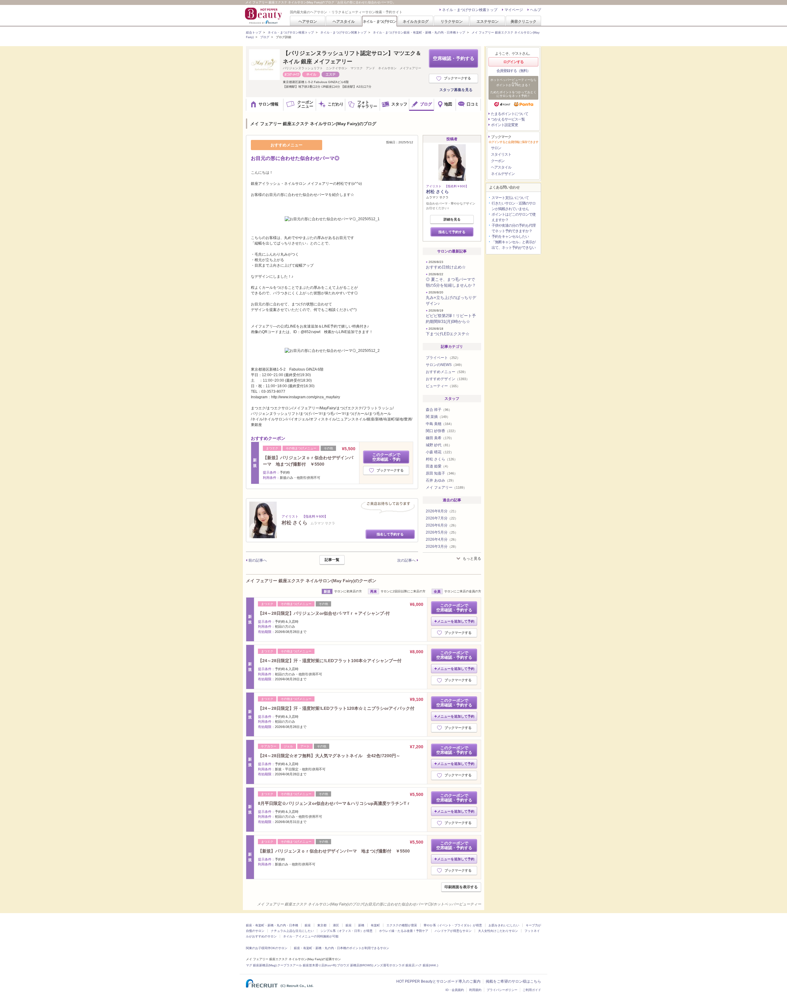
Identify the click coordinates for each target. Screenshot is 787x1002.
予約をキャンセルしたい (510, 236)
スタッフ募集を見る (456, 90)
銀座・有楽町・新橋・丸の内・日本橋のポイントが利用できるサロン (341, 948)
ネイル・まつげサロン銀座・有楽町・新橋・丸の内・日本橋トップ (419, 32)
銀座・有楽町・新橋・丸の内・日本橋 (272, 925)
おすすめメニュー (447, 372)
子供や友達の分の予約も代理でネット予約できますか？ (514, 228)
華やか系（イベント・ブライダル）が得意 (453, 925)
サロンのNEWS (445, 365)
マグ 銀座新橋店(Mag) (261, 965)
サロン (496, 148)
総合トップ (253, 32)
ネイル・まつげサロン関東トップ (343, 32)
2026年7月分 (442, 518)
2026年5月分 (442, 532)
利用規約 (475, 990)
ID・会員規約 (454, 990)
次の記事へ (406, 560)
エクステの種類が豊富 (401, 925)
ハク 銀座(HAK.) (427, 965)
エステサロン (488, 21)
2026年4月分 (442, 539)
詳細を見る (452, 219)
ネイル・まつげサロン (379, 21)
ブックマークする (457, 78)
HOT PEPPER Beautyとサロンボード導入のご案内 (438, 981)
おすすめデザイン (447, 379)
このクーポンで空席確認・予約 (386, 457)
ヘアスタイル (344, 21)
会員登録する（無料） (513, 71)
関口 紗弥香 (441, 431)
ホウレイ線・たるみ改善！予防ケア (403, 930)
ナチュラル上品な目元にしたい (292, 930)
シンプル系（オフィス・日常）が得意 (346, 930)
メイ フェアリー (446, 487)
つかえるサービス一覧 (508, 119)
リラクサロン (452, 21)
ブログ (264, 37)
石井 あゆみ (441, 480)
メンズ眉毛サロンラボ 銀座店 (394, 965)
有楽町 (375, 925)
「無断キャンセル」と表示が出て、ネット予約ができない (514, 245)
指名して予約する (390, 534)
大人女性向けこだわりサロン (498, 930)
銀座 (308, 925)
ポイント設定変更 (504, 125)
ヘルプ (535, 10)
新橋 (361, 925)
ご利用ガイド (532, 990)
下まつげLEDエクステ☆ (447, 334)
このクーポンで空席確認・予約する (454, 607)
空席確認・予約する (453, 58)
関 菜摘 (438, 417)
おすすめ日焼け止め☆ (446, 267)
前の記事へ (257, 560)
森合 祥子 (439, 410)
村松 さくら (437, 191)
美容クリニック (523, 21)
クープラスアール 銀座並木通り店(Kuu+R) (306, 965)
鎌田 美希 (440, 438)
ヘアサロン (308, 21)
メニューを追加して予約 (455, 621)
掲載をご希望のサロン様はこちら (513, 981)
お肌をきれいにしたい (503, 925)
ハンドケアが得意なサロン (453, 930)
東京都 (321, 925)
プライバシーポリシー (502, 990)
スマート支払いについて (510, 198)
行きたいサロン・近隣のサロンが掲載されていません (514, 206)
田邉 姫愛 (438, 466)
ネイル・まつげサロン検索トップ (469, 10)
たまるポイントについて (509, 114)
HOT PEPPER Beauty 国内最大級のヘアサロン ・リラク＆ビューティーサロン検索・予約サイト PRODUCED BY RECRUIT (264, 16)
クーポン (497, 161)
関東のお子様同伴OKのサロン (266, 948)
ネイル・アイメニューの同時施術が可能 (310, 936)
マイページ (513, 10)
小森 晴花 (440, 452)
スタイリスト (501, 154)
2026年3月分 (442, 546)
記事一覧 (332, 560)
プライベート (443, 358)
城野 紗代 (439, 445)
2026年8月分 (442, 511)
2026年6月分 (442, 525)
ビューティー (443, 386)
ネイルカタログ (416, 21)
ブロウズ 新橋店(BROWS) (355, 965)
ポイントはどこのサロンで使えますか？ (514, 217)
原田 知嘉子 (441, 473)
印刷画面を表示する (461, 887)
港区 (336, 925)
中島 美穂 (440, 424)
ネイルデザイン (503, 174)
